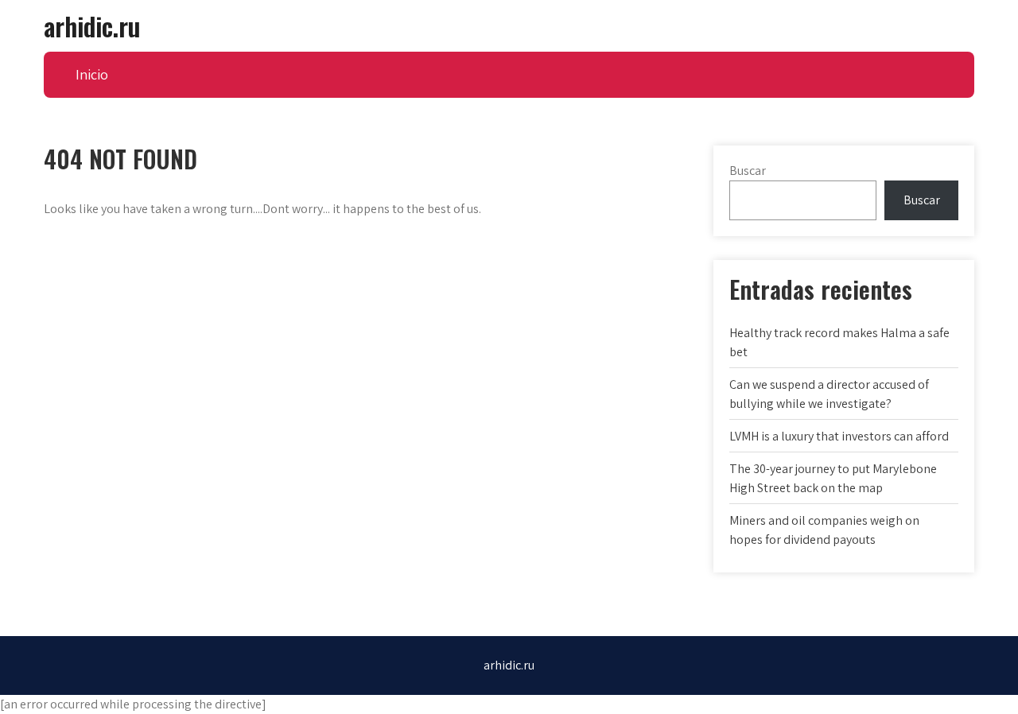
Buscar (747, 170)
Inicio (92, 74)
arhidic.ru (92, 26)
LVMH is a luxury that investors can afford (839, 436)
